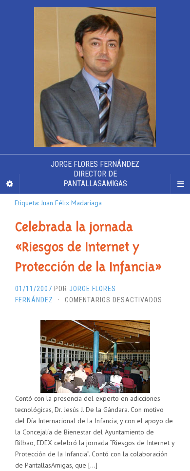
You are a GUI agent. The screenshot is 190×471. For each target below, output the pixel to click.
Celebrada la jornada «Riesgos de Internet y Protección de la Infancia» (88, 247)
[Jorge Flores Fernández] (95, 77)
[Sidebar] (9, 184)
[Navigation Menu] (180, 184)
